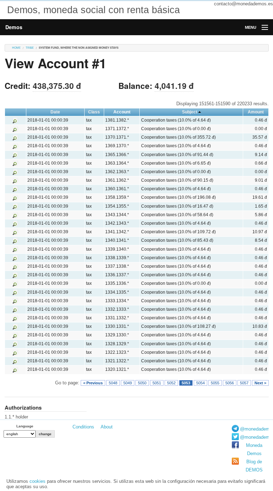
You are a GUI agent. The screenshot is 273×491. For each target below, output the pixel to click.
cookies (38, 481)
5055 (215, 383)
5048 (113, 383)
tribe (30, 47)
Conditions (83, 426)
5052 (171, 383)
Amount (256, 112)
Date (55, 112)
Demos (13, 27)
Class (94, 112)
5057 (244, 383)
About (107, 426)
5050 (142, 383)
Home (16, 47)
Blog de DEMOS (254, 466)
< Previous (93, 383)
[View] (15, 120)
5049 (127, 383)
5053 (186, 383)
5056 (229, 383)
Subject (189, 112)
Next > (260, 383)
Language (24, 426)
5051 (156, 383)
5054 (200, 383)
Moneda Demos (254, 449)
